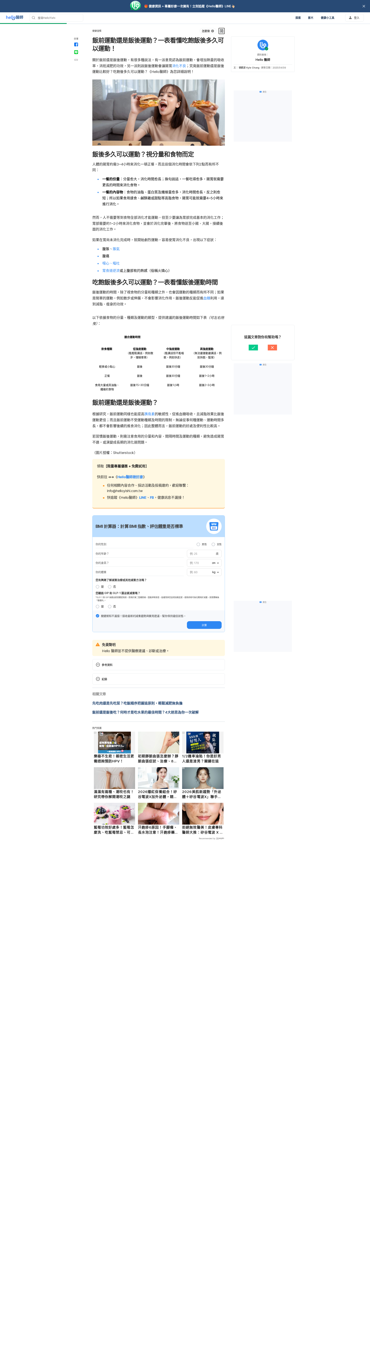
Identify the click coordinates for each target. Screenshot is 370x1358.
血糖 (206, 298)
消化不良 (179, 66)
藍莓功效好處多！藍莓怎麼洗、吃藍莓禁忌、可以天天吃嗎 (114, 830)
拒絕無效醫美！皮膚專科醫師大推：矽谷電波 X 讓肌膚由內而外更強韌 (202, 830)
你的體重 (101, 572)
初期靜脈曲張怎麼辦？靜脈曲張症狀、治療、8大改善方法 (158, 758)
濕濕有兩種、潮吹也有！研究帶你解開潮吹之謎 (114, 794)
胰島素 (149, 414)
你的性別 (101, 544)
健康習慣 (96, 30)
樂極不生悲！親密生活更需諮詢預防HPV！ (114, 758)
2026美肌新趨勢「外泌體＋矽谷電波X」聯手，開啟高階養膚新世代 (201, 794)
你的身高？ (102, 562)
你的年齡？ (102, 553)
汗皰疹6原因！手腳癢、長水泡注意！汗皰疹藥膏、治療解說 (157, 830)
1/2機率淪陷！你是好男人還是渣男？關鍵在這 (201, 758)
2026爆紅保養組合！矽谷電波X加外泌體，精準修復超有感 (157, 794)
